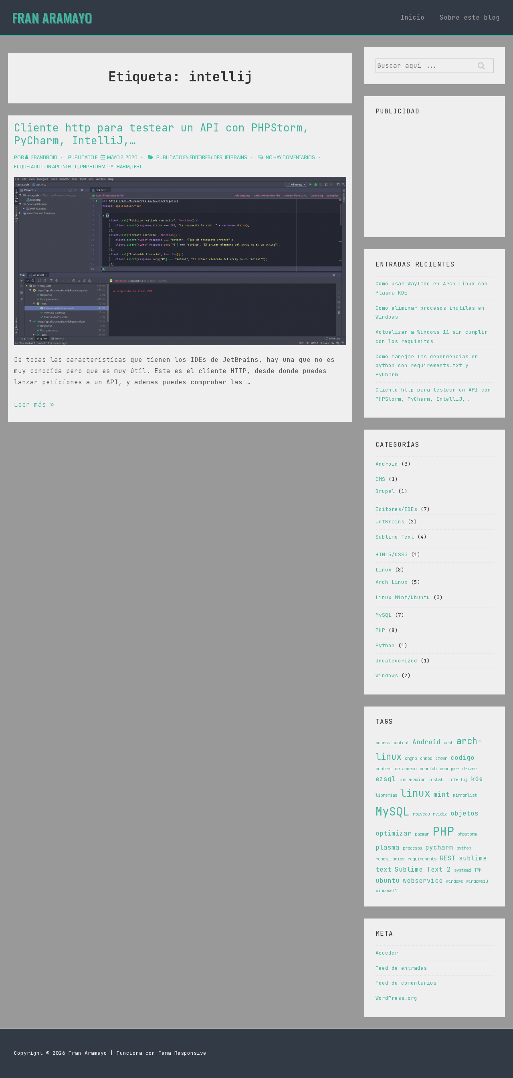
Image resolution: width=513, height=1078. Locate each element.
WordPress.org (396, 998)
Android (387, 463)
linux (415, 793)
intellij (69, 167)
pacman (422, 834)
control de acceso (396, 768)
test (136, 167)
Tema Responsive (182, 1053)
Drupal (385, 491)
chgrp (411, 758)
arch (448, 742)
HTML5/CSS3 (392, 554)
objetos (464, 813)
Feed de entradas (401, 968)
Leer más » (34, 404)
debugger (449, 768)
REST (448, 858)
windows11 (386, 890)
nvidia (440, 814)
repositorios (390, 859)
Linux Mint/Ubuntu (403, 597)
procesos (412, 848)
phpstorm (92, 167)
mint (442, 794)
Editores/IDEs (206, 157)
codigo (462, 757)
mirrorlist (465, 795)
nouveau (421, 814)
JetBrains (235, 157)
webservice (423, 880)
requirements (422, 859)
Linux (384, 569)
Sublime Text (395, 536)
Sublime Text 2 (423, 869)
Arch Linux (392, 582)
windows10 (477, 881)
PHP (380, 630)
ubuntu (388, 880)
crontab (428, 768)
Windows (387, 675)
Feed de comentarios (406, 982)
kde (477, 779)
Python (385, 645)
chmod (426, 758)
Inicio (412, 17)
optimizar (394, 833)
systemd (462, 870)
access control (392, 742)
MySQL (384, 615)
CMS (380, 479)
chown (441, 758)
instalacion (412, 779)
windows (454, 881)
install (436, 779)
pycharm (118, 167)
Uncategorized (396, 660)
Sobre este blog (470, 17)
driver (469, 768)
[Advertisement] (435, 173)
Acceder (387, 952)
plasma (388, 847)
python (463, 848)
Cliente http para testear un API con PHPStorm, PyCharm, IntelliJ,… (161, 134)
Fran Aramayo (52, 17)
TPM (477, 870)
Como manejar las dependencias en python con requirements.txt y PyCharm (427, 365)
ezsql (386, 779)
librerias (386, 795)
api (55, 167)
